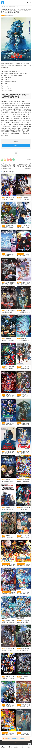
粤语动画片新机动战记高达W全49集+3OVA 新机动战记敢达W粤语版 (8, 677)
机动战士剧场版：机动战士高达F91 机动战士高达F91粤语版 (23, 311)
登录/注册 (16, 145)
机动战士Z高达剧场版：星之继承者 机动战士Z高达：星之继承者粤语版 (8, 311)
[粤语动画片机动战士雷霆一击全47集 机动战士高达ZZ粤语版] (23, 354)
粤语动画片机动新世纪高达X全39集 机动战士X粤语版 (8, 198)
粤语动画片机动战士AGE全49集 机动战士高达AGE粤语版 (23, 536)
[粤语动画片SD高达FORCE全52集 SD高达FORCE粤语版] (23, 466)
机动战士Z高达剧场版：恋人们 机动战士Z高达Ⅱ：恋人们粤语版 (23, 283)
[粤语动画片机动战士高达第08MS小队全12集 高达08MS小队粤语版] (23, 636)
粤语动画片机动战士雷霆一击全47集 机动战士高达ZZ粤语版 (23, 367)
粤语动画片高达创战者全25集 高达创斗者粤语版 (23, 621)
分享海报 (28, 159)
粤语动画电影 (10, 15)
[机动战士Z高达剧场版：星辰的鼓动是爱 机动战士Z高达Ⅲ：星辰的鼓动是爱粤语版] (8, 269)
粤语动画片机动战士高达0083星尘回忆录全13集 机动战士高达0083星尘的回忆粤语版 (8, 508)
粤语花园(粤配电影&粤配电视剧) (16, 738)
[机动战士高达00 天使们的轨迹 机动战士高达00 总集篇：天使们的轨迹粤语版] (23, 213)
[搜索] (24, 2)
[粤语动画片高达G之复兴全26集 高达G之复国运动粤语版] (23, 495)
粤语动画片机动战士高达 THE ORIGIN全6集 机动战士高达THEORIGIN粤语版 (8, 395)
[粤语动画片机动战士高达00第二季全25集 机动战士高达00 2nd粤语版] (23, 664)
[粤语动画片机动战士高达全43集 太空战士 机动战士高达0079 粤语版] (23, 720)
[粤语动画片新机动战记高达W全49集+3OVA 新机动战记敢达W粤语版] (8, 664)
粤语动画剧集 (5, 175)
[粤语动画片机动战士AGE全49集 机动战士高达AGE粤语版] (23, 523)
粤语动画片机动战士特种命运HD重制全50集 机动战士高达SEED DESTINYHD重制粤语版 (8, 565)
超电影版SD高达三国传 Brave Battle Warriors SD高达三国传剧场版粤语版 (8, 226)
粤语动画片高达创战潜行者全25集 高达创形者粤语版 (8, 621)
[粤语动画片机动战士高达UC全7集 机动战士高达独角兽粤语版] (8, 466)
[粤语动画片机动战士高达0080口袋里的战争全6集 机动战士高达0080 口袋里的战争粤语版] (23, 382)
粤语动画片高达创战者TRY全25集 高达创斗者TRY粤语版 (23, 593)
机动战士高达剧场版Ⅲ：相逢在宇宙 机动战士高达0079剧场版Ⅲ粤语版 (23, 166)
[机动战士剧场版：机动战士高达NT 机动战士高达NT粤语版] (23, 326)
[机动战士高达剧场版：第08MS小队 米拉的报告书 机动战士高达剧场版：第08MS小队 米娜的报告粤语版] (8, 241)
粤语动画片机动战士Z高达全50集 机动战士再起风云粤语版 (23, 198)
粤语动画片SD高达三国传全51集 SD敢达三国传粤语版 (23, 705)
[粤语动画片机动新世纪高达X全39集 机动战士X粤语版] (8, 185)
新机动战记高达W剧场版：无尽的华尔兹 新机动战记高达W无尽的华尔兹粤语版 (8, 339)
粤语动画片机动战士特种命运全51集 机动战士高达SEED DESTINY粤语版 (23, 255)
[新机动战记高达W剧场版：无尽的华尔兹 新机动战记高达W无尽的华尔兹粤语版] (8, 326)
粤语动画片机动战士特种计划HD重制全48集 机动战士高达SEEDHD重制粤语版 (23, 565)
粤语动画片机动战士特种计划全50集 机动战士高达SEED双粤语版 (8, 593)
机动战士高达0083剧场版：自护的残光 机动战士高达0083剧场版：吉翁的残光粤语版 (8, 649)
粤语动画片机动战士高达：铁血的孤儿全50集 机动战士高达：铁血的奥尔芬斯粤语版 (8, 536)
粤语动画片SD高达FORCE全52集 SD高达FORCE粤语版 (23, 480)
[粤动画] (2, 2)
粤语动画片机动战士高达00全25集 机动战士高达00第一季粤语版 (8, 705)
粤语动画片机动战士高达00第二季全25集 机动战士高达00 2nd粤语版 (23, 677)
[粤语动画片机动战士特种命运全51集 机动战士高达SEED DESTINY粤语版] (23, 241)
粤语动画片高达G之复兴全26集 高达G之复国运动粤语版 (23, 508)
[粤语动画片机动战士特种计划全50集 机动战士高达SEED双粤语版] (8, 579)
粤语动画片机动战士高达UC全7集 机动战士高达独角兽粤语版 (8, 480)
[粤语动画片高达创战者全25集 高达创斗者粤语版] (23, 607)
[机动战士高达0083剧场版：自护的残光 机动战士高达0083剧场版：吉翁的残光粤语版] (8, 636)
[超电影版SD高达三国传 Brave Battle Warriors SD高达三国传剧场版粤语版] (8, 213)
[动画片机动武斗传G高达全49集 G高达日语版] (8, 354)
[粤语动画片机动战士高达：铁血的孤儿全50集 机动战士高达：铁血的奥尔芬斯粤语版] (8, 523)
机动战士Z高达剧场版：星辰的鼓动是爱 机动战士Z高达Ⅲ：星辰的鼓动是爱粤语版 (8, 283)
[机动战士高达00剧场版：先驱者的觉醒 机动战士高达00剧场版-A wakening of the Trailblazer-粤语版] (8, 410)
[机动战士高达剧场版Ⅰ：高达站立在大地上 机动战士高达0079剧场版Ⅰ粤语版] (8, 438)
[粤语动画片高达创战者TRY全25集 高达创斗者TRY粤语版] (23, 579)
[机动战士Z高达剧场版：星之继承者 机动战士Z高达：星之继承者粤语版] (8, 297)
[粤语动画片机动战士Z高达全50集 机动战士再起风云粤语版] (23, 185)
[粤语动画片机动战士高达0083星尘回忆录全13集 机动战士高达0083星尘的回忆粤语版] (8, 495)
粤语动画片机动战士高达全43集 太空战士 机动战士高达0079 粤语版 (23, 734)
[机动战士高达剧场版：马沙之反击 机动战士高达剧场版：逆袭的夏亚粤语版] (23, 438)
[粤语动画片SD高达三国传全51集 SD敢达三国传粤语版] (23, 692)
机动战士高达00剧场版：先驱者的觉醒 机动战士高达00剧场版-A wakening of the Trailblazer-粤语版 (8, 424)
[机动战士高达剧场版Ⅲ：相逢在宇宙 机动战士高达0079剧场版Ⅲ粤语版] (23, 410)
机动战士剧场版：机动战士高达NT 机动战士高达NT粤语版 (23, 339)
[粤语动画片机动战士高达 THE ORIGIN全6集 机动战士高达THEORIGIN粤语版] (8, 382)
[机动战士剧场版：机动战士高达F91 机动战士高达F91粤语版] (23, 297)
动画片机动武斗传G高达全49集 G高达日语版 (8, 367)
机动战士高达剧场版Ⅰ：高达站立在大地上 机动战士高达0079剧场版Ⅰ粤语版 (8, 166)
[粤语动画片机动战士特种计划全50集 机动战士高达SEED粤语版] (8, 720)
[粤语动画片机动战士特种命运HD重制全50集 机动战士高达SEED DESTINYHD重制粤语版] (8, 551)
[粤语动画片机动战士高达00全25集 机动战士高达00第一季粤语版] (8, 692)
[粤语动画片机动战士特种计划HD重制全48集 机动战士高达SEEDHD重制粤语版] (23, 551)
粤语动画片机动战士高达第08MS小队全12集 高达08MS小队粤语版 (23, 649)
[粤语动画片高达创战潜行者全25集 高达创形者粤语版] (8, 607)
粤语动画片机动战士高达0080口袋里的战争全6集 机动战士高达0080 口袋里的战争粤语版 (23, 395)
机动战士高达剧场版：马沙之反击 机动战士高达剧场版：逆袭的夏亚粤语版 (23, 452)
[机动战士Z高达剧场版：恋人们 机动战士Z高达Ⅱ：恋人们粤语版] (23, 269)
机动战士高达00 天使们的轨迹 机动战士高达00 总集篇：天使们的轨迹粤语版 (23, 226)
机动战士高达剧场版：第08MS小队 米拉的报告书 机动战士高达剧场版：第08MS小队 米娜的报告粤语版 (8, 255)
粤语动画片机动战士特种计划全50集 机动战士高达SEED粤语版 (8, 734)
